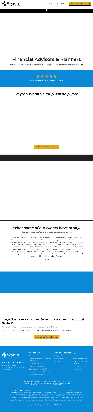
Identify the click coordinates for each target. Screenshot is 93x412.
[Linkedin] (45, 409)
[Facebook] (48, 409)
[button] (46, 10)
